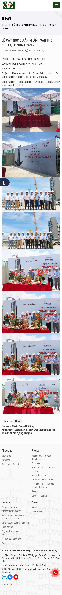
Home (4, 24)
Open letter (7, 455)
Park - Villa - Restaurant (43, 479)
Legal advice (7, 526)
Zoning (5, 543)
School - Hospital (39, 495)
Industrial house (39, 475)
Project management (11, 538)
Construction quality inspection (16, 522)
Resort (35, 491)
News (18, 421)
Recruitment (37, 511)
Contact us (7, 584)
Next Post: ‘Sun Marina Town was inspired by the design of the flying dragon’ (28, 431)
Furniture (36, 463)
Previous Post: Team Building (18, 426)
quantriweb (16, 50)
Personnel (6, 459)
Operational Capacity (11, 464)
